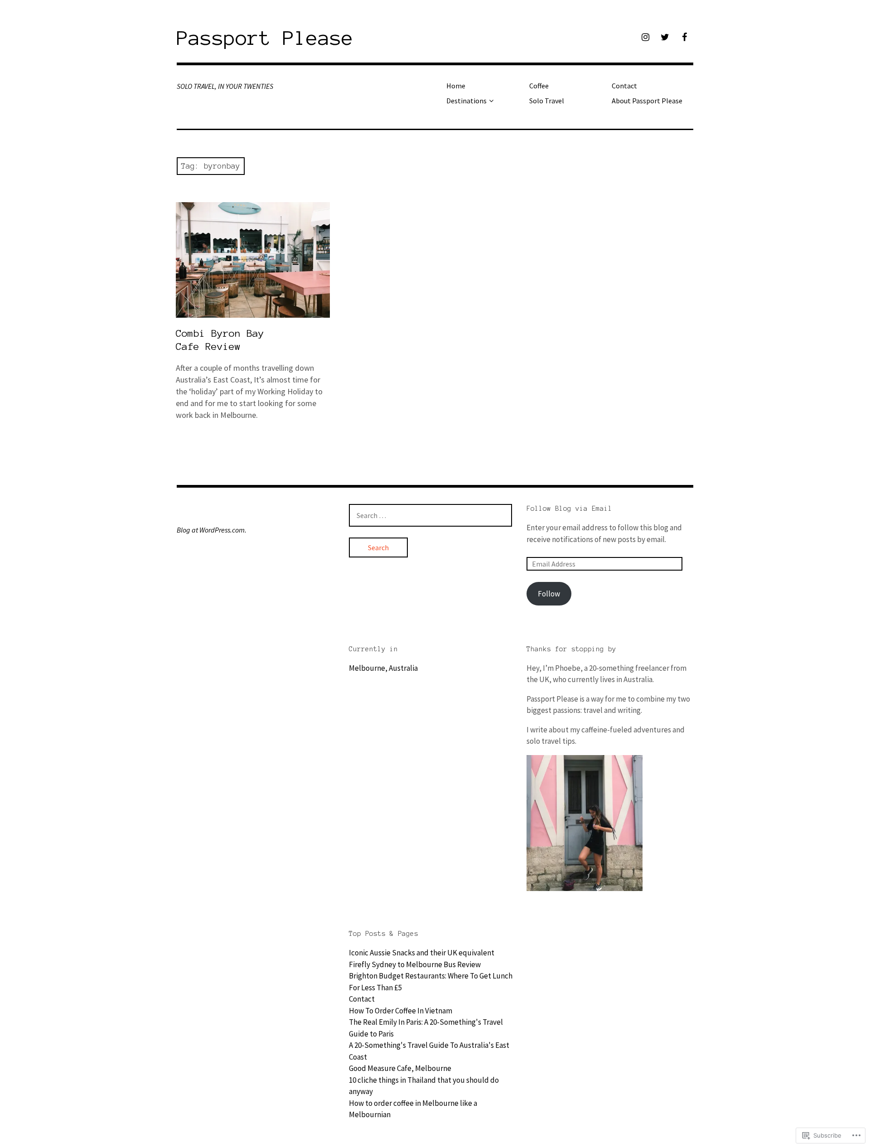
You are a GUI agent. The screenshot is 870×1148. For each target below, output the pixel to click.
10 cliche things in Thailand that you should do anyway (424, 1086)
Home (455, 85)
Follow (549, 594)
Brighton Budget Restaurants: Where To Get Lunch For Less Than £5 (430, 982)
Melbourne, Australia (383, 668)
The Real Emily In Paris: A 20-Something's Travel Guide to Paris (426, 1028)
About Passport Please (647, 100)
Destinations (466, 100)
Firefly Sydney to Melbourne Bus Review (415, 964)
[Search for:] (430, 515)
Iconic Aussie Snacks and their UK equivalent (421, 953)
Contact (624, 85)
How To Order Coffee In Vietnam (400, 1011)
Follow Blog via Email (569, 508)
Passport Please (265, 38)
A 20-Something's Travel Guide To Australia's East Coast (429, 1051)
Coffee (539, 85)
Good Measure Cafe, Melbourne (400, 1068)
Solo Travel (546, 100)
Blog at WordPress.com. (211, 529)
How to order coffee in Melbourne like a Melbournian (413, 1109)
